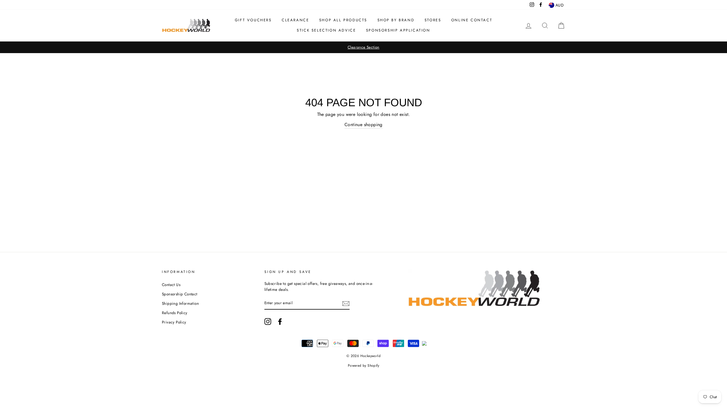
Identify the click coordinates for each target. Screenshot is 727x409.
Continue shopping (363, 124)
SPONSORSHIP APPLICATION (398, 30)
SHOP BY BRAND (396, 20)
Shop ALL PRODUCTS (343, 20)
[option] (363, 47)
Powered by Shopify (363, 365)
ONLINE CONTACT (471, 20)
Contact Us (171, 284)
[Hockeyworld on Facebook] (280, 321)
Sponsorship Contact (179, 294)
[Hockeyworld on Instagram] (267, 321)
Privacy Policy (174, 322)
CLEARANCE (295, 20)
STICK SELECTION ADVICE (326, 30)
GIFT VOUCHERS (253, 20)
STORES (433, 20)
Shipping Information (180, 303)
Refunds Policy (174, 313)
